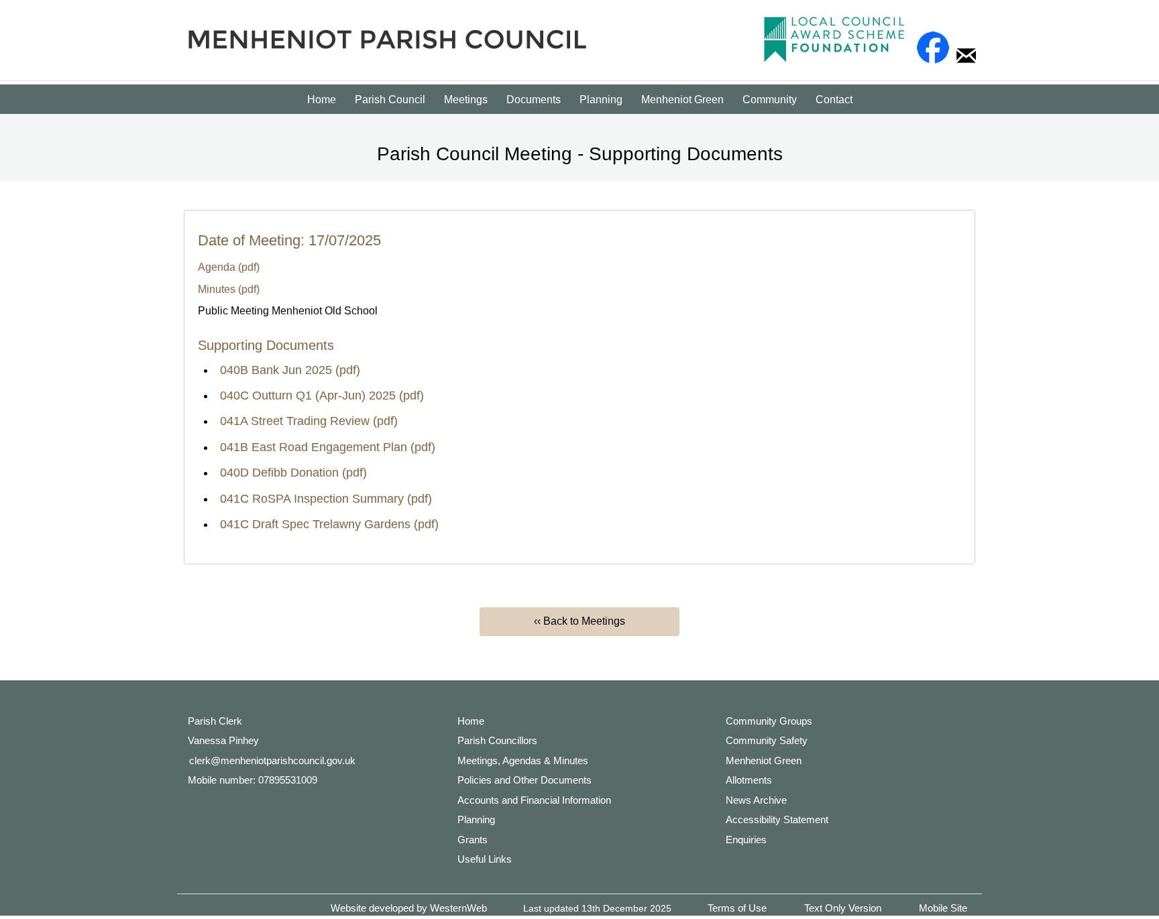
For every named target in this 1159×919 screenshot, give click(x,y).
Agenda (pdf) (229, 267)
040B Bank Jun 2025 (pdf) (290, 370)
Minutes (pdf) (229, 289)
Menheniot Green (682, 99)
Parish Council (390, 99)
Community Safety (767, 740)
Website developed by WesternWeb (409, 908)
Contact (834, 99)
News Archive (756, 800)
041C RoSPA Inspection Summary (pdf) (326, 498)
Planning (601, 99)
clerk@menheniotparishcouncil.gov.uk (272, 760)
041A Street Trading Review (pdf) (309, 421)
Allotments (749, 780)
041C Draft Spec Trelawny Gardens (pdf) (329, 524)
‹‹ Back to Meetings (579, 621)
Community (769, 99)
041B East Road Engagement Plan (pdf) (327, 447)
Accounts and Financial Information (534, 800)
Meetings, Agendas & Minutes (522, 760)
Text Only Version (842, 908)
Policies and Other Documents (524, 780)
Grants (472, 839)
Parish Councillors (497, 740)
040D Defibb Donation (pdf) (293, 472)
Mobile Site (943, 908)
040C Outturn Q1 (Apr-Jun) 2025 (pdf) (322, 395)
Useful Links (484, 859)
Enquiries (746, 839)
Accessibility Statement (777, 819)
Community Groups (769, 721)
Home (321, 99)
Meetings (466, 99)
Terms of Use (737, 908)
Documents (533, 99)
